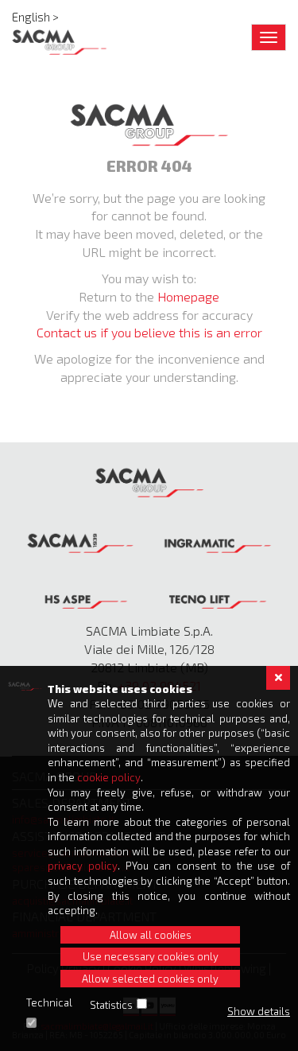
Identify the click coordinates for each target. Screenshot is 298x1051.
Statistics (111, 1004)
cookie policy (109, 777)
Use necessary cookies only (151, 956)
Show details (258, 1011)
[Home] (59, 42)
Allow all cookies (151, 934)
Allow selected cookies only (150, 978)
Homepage (188, 296)
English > (35, 17)
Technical (49, 1002)
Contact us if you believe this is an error (149, 332)
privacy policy (83, 865)
